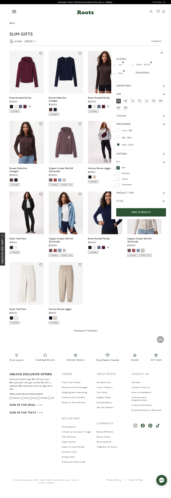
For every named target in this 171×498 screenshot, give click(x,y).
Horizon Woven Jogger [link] (99, 168)
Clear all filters (142, 73)
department (124, 86)
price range (124, 124)
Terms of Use (136, 480)
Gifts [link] (12, 23)
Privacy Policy (114, 480)
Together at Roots (107, 447)
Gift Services (69, 437)
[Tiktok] (158, 427)
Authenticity (104, 383)
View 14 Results (141, 212)
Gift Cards (156, 360)
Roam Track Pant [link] (18, 238)
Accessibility (69, 427)
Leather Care (69, 452)
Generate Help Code (74, 462)
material (122, 154)
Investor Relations (142, 405)
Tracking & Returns (45, 360)
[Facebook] (143, 427)
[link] (158, 2)
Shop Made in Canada (107, 360)
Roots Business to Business (146, 410)
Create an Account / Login (76, 432)
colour (121, 116)
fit (118, 162)
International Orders (73, 398)
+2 (29, 107)
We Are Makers (105, 408)
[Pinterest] (150, 427)
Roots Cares (103, 437)
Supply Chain (104, 398)
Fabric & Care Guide (73, 447)
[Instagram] (135, 427)
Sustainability (104, 403)
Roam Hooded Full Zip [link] (20, 98)
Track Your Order (71, 383)
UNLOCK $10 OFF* (2, 250)
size (119, 94)
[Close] (2, 235)
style (120, 201)
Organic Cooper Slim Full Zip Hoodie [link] (61, 170)
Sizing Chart (68, 457)
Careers (135, 360)
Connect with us (141, 388)
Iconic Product (105, 388)
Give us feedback (141, 393)
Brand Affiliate (105, 432)
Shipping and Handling (74, 393)
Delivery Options (75, 360)
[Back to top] (160, 339)
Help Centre (69, 442)
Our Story (102, 393)
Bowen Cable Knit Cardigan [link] (57, 99)
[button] (85, 12)
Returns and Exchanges (75, 388)
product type (125, 193)
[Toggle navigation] (14, 12)
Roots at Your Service (74, 403)
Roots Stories (104, 442)
